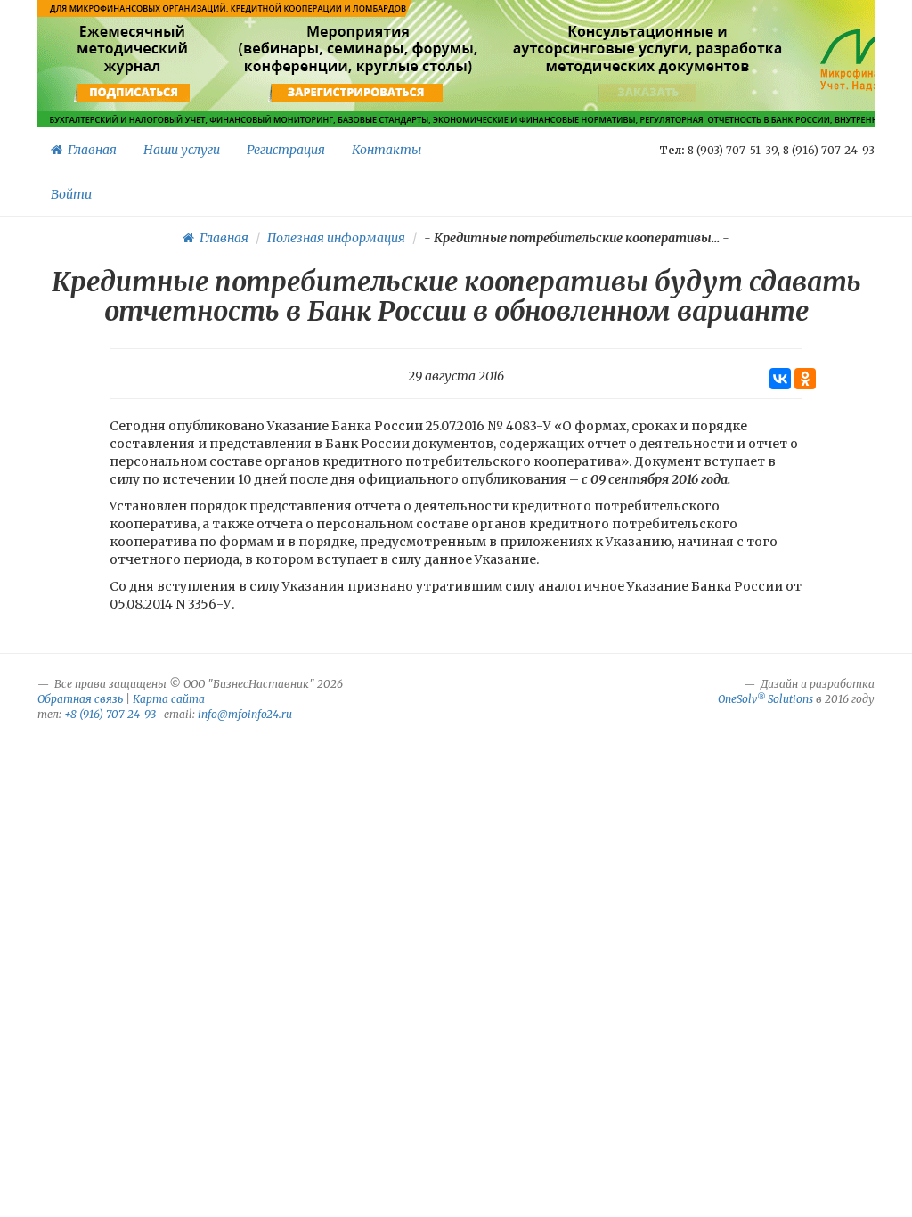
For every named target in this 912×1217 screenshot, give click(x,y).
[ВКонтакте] (780, 378)
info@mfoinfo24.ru (245, 714)
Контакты (386, 150)
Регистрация (286, 150)
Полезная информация (336, 238)
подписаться (134, 93)
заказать (648, 93)
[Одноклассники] (805, 378)
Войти (71, 194)
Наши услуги (181, 150)
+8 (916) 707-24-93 (110, 714)
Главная (89, 150)
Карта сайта (169, 699)
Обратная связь (80, 699)
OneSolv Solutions (765, 699)
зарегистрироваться (356, 93)
